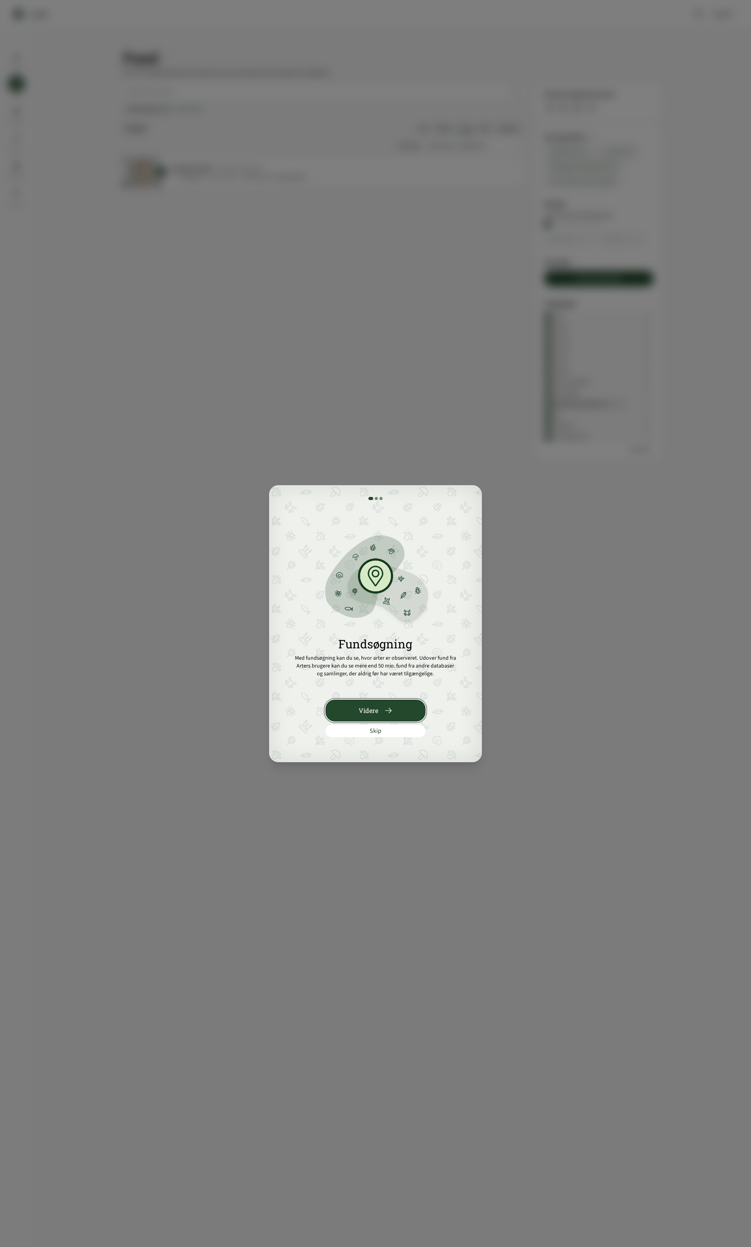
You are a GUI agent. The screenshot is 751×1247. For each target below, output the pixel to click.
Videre (368, 710)
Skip (375, 731)
